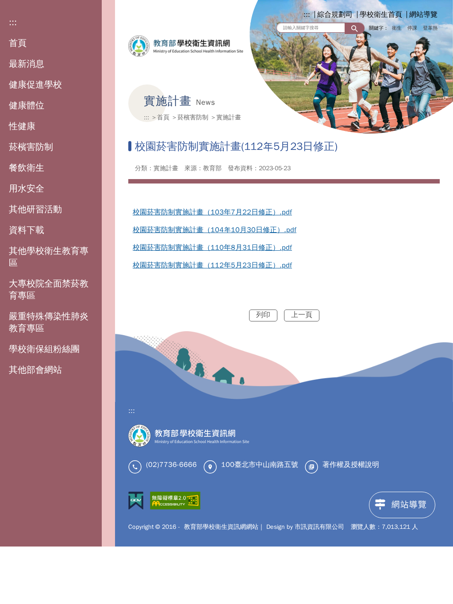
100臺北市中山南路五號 (259, 464)
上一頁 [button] (301, 314)
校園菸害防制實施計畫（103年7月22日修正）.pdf (212, 212)
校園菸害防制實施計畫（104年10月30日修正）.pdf (214, 230)
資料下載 (26, 230)
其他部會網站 (35, 369)
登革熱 (430, 28)
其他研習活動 (35, 209)
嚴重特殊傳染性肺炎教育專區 (48, 322)
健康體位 (26, 105)
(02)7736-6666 (171, 464)
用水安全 (26, 188)
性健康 (22, 126)
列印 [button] (263, 314)
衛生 (397, 28)
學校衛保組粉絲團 (44, 349)
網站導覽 (423, 14)
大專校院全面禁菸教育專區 (48, 289)
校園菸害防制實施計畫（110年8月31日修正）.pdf (212, 247)
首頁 (18, 43)
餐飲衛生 (26, 167)
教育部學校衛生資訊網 (185, 46)
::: (13, 22)
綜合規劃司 (335, 14)
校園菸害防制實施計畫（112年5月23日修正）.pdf (212, 265)
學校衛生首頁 (381, 14)
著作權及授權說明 (350, 464)
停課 (412, 28)
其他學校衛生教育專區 (48, 256)
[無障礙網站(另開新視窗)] (175, 502)
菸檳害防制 (31, 147)
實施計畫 (228, 117)
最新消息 (26, 63)
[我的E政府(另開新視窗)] (135, 502)
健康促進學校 (35, 84)
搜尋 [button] (355, 28)
